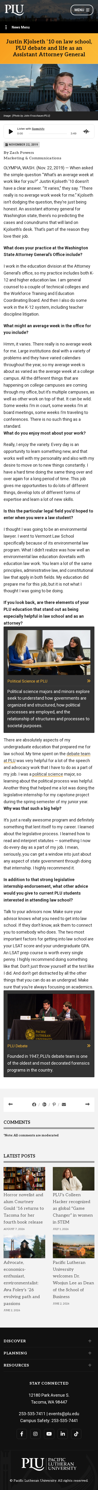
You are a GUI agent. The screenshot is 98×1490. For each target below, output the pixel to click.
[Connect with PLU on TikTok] (76, 1434)
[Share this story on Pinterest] (55, 1104)
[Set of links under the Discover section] (88, 1341)
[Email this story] (64, 1104)
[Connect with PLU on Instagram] (35, 1434)
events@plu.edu (64, 1413)
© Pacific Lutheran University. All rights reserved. (49, 1480)
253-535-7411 (32, 1413)
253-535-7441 (64, 1420)
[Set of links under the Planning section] (88, 1353)
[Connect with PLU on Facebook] (22, 1434)
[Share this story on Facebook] (34, 1104)
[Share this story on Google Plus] (44, 1104)
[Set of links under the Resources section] (88, 1365)
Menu (79, 10)
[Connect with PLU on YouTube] (49, 1434)
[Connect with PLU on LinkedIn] (63, 1434)
